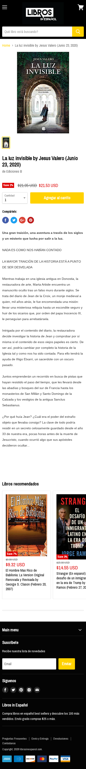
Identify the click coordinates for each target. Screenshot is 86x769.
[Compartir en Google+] (22, 220)
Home (6, 45)
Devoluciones (60, 738)
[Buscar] (78, 32)
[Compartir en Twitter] (14, 220)
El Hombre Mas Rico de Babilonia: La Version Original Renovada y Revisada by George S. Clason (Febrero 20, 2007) (26, 579)
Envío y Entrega (40, 738)
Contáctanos (9, 743)
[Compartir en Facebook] (5, 220)
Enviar (66, 663)
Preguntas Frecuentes (14, 738)
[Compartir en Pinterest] (30, 220)
